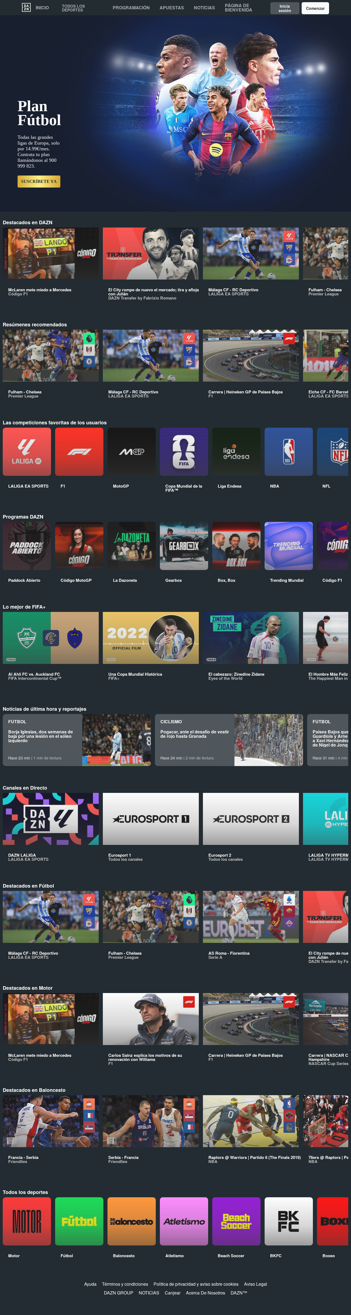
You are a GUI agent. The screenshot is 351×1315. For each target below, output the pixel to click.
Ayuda (90, 1284)
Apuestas (172, 7)
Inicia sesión (285, 8)
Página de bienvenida (238, 7)
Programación (131, 7)
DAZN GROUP (118, 1293)
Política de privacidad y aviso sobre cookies (196, 1284)
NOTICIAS (149, 1293)
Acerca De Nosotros (205, 1293)
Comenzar (315, 8)
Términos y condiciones (125, 1284)
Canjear (172, 1293)
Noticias (204, 7)
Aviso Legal (255, 1284)
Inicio (42, 7)
